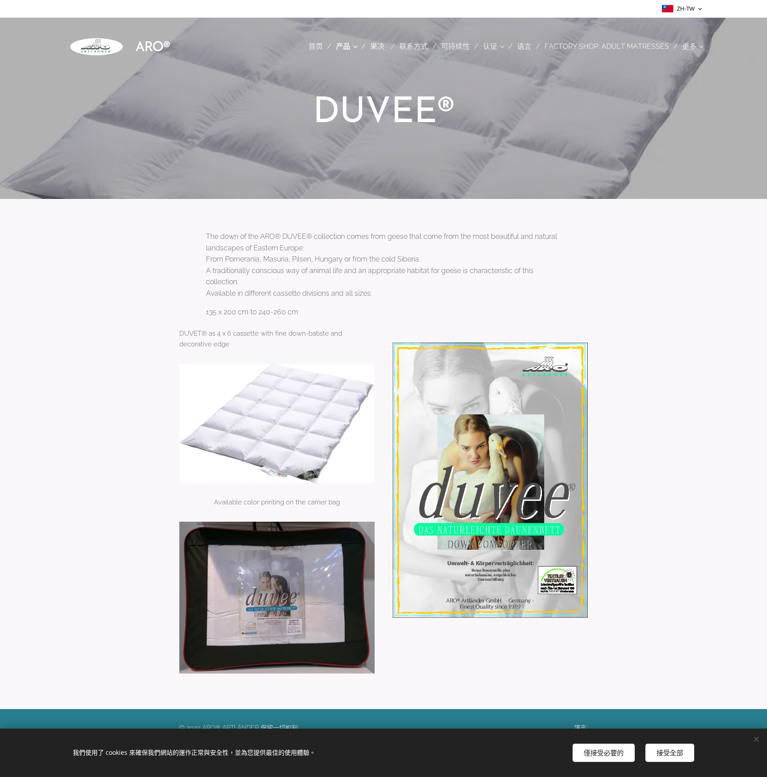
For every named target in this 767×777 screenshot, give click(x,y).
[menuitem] (319, 47)
